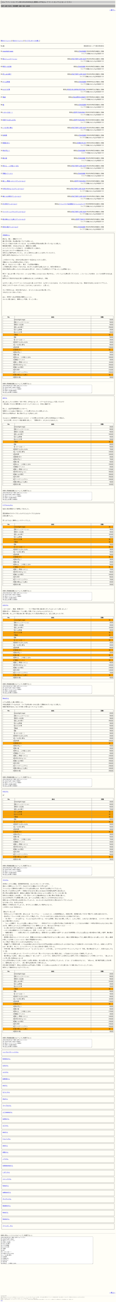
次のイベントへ (18, 40)
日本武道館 (82, 51)
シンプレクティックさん (11, 1052)
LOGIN (28, 6)
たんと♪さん (7, 1139)
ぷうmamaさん (7, 1112)
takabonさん (7, 1205)
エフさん (5, 1125)
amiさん (5, 1145)
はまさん (5, 605)
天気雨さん (6, 235)
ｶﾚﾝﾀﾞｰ (10, 6)
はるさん (5, 1065)
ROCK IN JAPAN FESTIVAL (76, 89)
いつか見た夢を (8, 127)
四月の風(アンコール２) (10, 227)
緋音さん (5, 1152)
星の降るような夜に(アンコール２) (14, 219)
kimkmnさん (7, 1059)
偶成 (4, 97)
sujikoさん (6, 1119)
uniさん (5, 1085)
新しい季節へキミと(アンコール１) (14, 181)
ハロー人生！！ (8, 112)
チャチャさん (7, 1199)
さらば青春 (6, 82)
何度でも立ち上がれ (9, 120)
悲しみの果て (7, 74)
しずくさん (6, 1172)
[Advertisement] (55, 25)
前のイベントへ (6, 40)
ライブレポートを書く (32, 40)
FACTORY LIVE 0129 (79, 59)
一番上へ (112, 1292)
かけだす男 (6, 89)
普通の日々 (6, 143)
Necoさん (6, 698)
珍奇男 (5, 135)
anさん (5, 398)
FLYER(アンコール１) (10, 204)
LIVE (6, 6)
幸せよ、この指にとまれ (11, 166)
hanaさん (6, 1185)
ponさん (5, 1132)
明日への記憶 (7, 66)
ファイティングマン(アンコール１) (14, 211)
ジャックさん (7, 1179)
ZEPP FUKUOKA (79, 112)
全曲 (20, 6)
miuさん (5, 1099)
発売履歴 (15, 6)
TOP (2, 6)
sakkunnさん (7, 1192)
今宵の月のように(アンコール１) (13, 189)
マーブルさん (7, 1105)
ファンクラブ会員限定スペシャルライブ (72, 204)
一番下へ (112, 10)
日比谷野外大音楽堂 (79, 97)
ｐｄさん (5, 1072)
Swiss (2, 1300)
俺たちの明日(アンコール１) (12, 196)
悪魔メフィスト (8, 173)
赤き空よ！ (6, 150)
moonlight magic (8, 51)
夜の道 (5, 158)
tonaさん (5, 1212)
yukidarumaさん (8, 1165)
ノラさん (5, 1159)
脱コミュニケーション (10, 59)
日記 (23, 6)
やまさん (5, 791)
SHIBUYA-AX (81, 143)
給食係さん (6, 1079)
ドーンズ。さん (8, 1226)
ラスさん (5, 880)
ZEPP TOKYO (80, 219)
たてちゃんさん (8, 505)
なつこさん (6, 1092)
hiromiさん (6, 1219)
